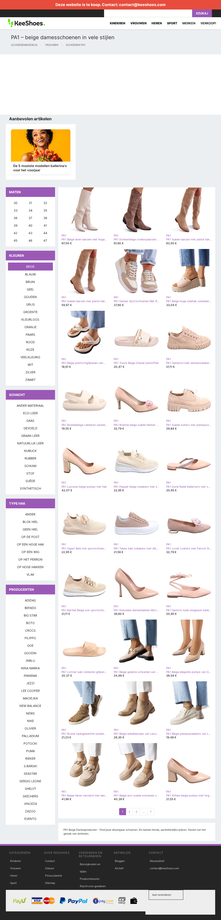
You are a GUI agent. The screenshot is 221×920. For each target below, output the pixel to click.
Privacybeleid (53, 875)
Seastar (30, 773)
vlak (30, 574)
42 (15, 233)
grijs (30, 304)
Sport (13, 882)
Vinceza (30, 804)
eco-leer (30, 413)
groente (30, 312)
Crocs (30, 630)
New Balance (30, 706)
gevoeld (30, 428)
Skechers (30, 796)
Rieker (30, 758)
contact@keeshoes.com (142, 4)
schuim (30, 466)
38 (45, 218)
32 (45, 203)
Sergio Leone (30, 781)
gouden (30, 297)
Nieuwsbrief (157, 861)
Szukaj (202, 13)
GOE (30, 645)
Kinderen (15, 861)
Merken (188, 23)
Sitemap (50, 882)
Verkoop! (208, 23)
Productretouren (89, 878)
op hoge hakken (30, 567)
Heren (13, 875)
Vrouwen (15, 868)
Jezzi (30, 683)
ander (30, 514)
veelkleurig (30, 357)
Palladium (30, 736)
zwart (30, 380)
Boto (30, 623)
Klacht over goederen (93, 886)
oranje (30, 327)
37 (30, 218)
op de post (30, 537)
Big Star (30, 615)
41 (45, 225)
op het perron (30, 559)
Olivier (30, 728)
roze (30, 349)
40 (30, 225)
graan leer (30, 436)
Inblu (30, 660)
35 (45, 210)
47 (45, 240)
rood (30, 342)
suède (30, 481)
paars (30, 334)
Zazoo (30, 811)
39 (15, 225)
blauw (30, 274)
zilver (30, 372)
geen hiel (30, 529)
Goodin (30, 653)
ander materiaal (30, 405)
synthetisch (30, 488)
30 (15, 203)
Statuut (49, 868)
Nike (30, 721)
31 (30, 203)
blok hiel (30, 522)
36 (15, 218)
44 (45, 233)
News (30, 713)
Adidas (30, 600)
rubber (30, 458)
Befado (30, 608)
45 (15, 240)
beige (30, 266)
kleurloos (30, 319)
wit (30, 364)
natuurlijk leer (30, 443)
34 (30, 210)
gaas (30, 420)
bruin (30, 282)
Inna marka (30, 668)
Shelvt (30, 788)
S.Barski (30, 766)
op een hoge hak (30, 544)
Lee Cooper (30, 691)
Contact (50, 861)
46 (30, 240)
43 (30, 233)
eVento (30, 819)
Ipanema (30, 675)
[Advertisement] (110, 84)
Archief (119, 868)
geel (30, 289)
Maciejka (30, 698)
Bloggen (120, 861)
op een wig (30, 552)
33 (15, 210)
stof (30, 473)
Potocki (30, 743)
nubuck (30, 451)
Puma (30, 751)
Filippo (30, 638)
